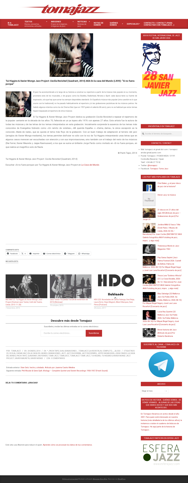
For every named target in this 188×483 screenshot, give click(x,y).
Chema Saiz (21, 353)
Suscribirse (94, 333)
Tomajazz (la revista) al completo (95, 351)
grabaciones (54, 353)
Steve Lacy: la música (167, 195)
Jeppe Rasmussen (106, 353)
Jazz (63, 353)
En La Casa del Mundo (37, 353)
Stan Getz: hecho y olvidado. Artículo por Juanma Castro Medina (48, 367)
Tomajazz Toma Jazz (80, 356)
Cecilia (12, 353)
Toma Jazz (53, 356)
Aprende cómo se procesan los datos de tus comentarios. (67, 445)
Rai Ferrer (43, 356)
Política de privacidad (70, 479)
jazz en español (89, 353)
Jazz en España (74, 353)
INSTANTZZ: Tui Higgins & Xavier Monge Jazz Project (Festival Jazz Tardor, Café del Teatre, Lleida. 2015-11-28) (24, 302)
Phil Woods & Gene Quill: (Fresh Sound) (65, 371)
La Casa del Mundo (90, 165)
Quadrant (32, 356)
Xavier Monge (36, 358)
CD (7, 353)
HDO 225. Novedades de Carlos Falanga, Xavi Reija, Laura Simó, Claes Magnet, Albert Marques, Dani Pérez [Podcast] (114, 302)
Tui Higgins (96, 356)
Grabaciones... (71, 351)
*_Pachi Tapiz (53, 351)
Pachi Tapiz (22, 356)
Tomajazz (64, 356)
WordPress (121, 479)
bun (62, 351)
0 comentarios (58, 358)
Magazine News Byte (100, 479)
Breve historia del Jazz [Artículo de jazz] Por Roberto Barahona (167, 333)
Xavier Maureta (22, 358)
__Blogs (116, 351)
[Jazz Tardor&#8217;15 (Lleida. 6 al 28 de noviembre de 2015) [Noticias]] (71, 286)
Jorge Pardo (121, 353)
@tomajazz (152, 165)
